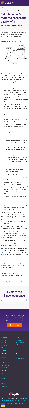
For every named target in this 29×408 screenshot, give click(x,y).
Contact (3, 383)
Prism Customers (5, 345)
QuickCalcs (3, 357)
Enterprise (3, 342)
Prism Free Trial (5, 340)
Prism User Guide (20, 358)
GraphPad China (19, 347)
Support (6, 7)
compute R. (4, 252)
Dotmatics (3, 381)
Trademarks (20, 400)
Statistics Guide (5, 362)
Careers (3, 375)
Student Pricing (19, 340)
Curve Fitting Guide (5, 365)
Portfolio (3, 378)
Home (2, 7)
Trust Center (4, 386)
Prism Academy (5, 367)
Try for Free (14, 325)
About (2, 373)
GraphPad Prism (5, 337)
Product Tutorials (5, 360)
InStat (2, 347)
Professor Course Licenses (20, 343)
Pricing (17, 337)
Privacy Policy (13, 400)
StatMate (3, 350)
